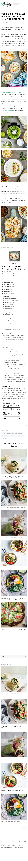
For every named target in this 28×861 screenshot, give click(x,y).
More (24, 828)
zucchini (4, 438)
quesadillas (20, 436)
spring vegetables (9, 111)
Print (15, 263)
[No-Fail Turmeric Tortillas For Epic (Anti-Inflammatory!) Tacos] (14, 596)
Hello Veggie (10, 4)
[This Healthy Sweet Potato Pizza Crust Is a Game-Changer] (14, 627)
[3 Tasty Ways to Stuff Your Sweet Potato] (14, 505)
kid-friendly (5, 436)
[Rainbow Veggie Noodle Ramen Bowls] (14, 565)
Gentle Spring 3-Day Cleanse (14, 537)
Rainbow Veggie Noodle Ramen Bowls (14, 568)
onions (13, 436)
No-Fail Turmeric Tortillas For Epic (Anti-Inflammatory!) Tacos (12, 822)
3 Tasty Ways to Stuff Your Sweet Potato (14, 507)
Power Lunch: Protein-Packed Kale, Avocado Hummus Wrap (12, 694)
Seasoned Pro (18, 856)
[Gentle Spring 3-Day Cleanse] (14, 535)
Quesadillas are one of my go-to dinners (12, 92)
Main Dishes (5, 430)
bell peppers (19, 433)
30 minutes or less (8, 433)
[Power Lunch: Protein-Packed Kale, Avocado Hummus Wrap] (14, 474)
